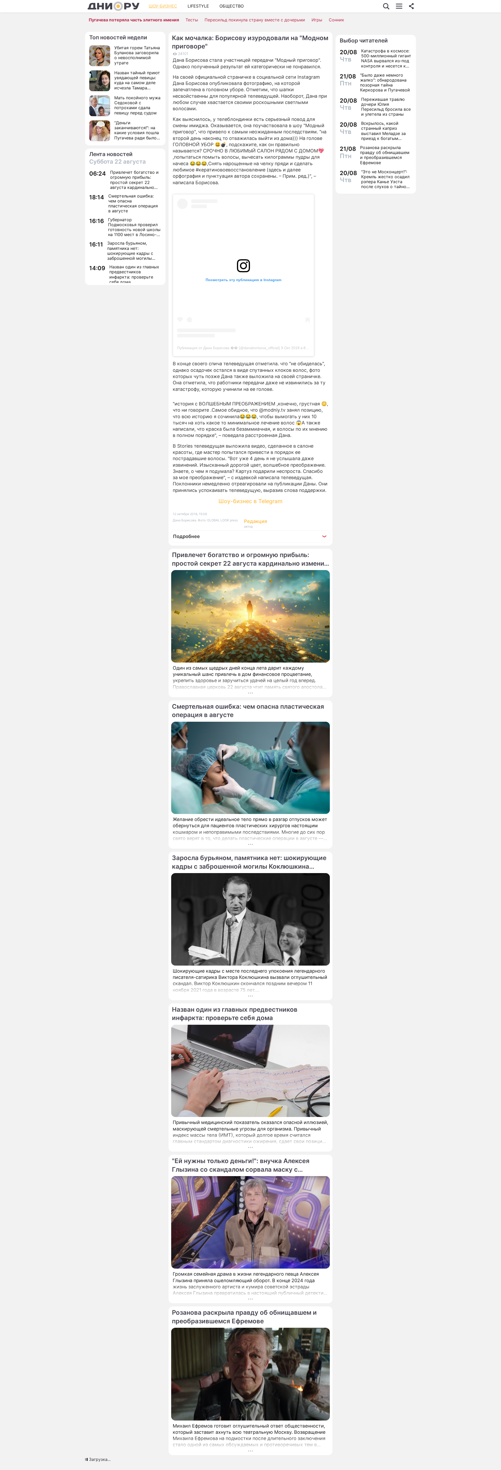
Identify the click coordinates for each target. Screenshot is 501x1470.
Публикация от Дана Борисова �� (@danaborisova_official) (228, 348)
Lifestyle (198, 6)
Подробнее (186, 536)
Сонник (336, 19)
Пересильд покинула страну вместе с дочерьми (255, 19)
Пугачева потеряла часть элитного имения (134, 19)
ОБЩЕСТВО (231, 6)
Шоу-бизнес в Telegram (250, 501)
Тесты (192, 19)
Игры (317, 19)
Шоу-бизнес (163, 6)
